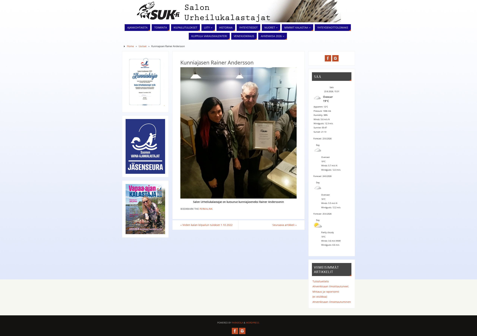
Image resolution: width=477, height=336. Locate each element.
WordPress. (253, 322)
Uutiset (143, 46)
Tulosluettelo (320, 281)
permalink (206, 208)
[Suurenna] (160, 59)
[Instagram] (335, 58)
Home (130, 46)
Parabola (237, 322)
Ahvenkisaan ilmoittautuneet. (330, 286)
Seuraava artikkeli (284, 225)
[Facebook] (328, 58)
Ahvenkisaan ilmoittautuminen (331, 302)
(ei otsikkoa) (319, 296)
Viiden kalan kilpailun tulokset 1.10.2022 (206, 225)
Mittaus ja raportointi (325, 291)
